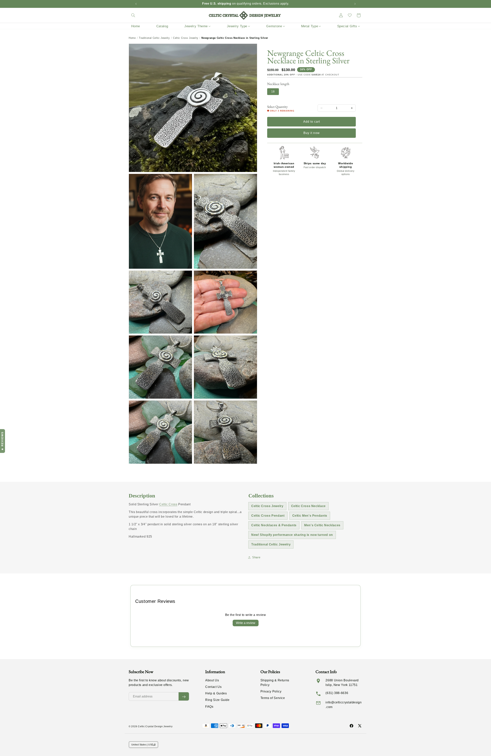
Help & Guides (216, 693)
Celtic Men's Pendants (309, 515)
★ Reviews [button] (2, 440)
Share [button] (256, 557)
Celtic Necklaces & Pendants (274, 525)
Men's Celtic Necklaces (322, 525)
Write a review (245, 623)
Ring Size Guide (217, 700)
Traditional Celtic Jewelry (154, 37)
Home (132, 37)
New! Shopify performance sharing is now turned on (292, 534)
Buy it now (311, 133)
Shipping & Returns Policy (274, 683)
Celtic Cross (168, 504)
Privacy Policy (271, 691)
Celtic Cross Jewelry (185, 37)
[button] (133, 15)
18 (273, 91)
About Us (212, 680)
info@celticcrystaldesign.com (343, 705)
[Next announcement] (355, 4)
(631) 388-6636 (336, 693)
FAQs (209, 706)
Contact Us (213, 687)
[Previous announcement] (136, 4)
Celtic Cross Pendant (268, 515)
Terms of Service (272, 698)
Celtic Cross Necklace (308, 506)
